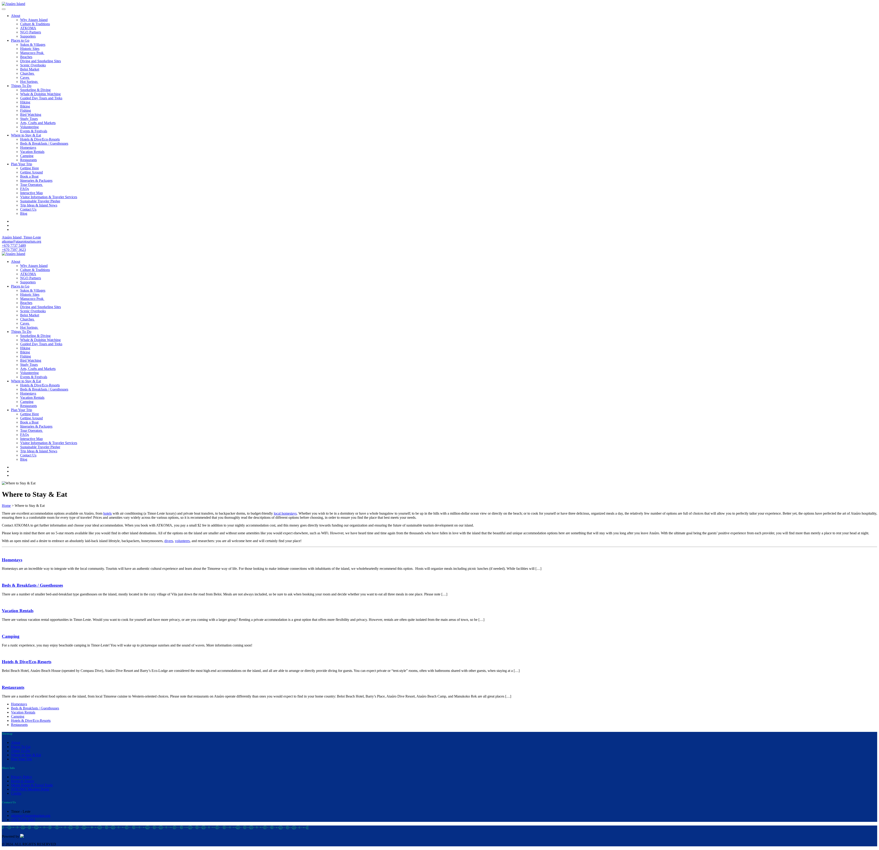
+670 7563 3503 (23, 820)
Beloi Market (29, 69)
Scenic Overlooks (33, 65)
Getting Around (31, 172)
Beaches (26, 57)
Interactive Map (31, 193)
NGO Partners (30, 32)
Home (6, 506)
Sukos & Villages (32, 44)
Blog (23, 213)
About (15, 16)
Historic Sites (29, 49)
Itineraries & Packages (36, 180)
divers (168, 541)
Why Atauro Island (34, 20)
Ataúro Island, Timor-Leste (21, 237)
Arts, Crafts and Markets (38, 123)
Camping (26, 156)
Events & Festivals (33, 131)
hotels (107, 513)
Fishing (25, 110)
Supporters (28, 36)
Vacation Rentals (32, 152)
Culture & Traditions (35, 24)
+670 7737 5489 (14, 245)
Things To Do (21, 86)
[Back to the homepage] (13, 4)
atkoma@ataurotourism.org (21, 241)
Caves (25, 77)
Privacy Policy (21, 777)
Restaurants (28, 160)
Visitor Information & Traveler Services (48, 197)
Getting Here (29, 168)
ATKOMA (28, 28)
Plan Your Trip (21, 164)
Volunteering (29, 127)
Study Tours (29, 119)
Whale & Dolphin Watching (40, 94)
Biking (25, 106)
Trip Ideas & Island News (38, 205)
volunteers (182, 541)
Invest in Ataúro (22, 781)
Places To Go (20, 747)
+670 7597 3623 (14, 250)
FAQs (24, 189)
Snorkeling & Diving (35, 90)
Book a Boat (29, 176)
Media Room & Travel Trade (32, 785)
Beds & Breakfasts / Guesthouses (44, 143)
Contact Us (28, 209)
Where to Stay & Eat (26, 135)
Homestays (28, 147)
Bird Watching (30, 115)
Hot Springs (29, 82)
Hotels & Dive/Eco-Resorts (40, 139)
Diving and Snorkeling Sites (40, 61)
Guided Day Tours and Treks (41, 98)
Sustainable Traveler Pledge (40, 201)
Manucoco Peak (32, 53)
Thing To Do (20, 751)
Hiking (25, 102)
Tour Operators (31, 185)
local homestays (285, 513)
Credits (16, 793)
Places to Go (20, 40)
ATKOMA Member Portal (30, 789)
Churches (27, 73)
